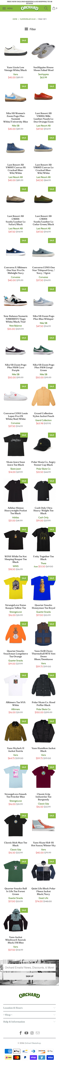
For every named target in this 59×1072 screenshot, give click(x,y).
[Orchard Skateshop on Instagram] (32, 1033)
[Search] (47, 8)
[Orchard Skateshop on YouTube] (26, 1033)
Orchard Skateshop (33, 1043)
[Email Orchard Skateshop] (37, 1033)
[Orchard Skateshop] (29, 8)
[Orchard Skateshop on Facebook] (20, 1033)
